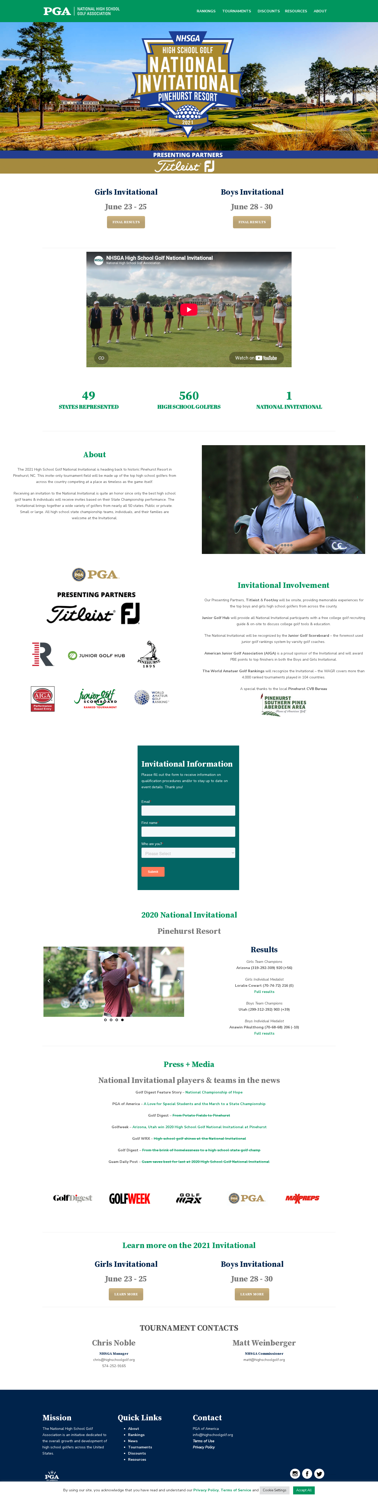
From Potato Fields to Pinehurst (201, 1115)
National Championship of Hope (213, 1092)
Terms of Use (203, 1441)
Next (177, 980)
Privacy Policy (204, 1447)
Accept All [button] (304, 1490)
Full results (264, 991)
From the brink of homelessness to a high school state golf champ (201, 1150)
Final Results (126, 222)
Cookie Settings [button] (274, 1490)
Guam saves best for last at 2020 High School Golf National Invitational (205, 1161)
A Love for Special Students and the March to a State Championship (205, 1103)
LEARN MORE (126, 1294)
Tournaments (236, 11)
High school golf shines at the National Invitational (200, 1138)
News (133, 1441)
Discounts (269, 11)
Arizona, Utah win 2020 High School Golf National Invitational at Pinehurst (199, 1127)
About (320, 11)
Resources (296, 11)
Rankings (206, 11)
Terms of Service (236, 1490)
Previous (51, 980)
